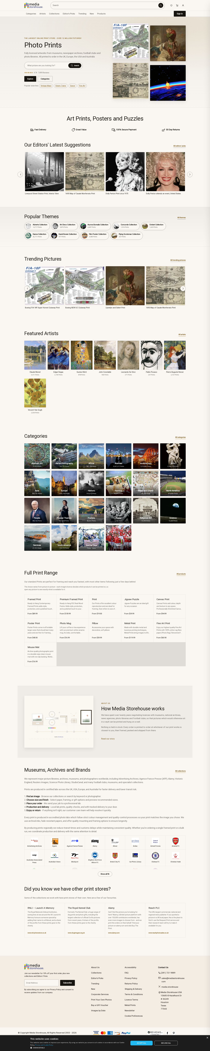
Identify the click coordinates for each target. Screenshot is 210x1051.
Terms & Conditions (134, 994)
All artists (182, 334)
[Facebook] (167, 1034)
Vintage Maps (46, 86)
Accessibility (130, 967)
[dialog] (105, 1043)
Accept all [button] (141, 1043)
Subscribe (67, 983)
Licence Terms (131, 999)
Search (76, 65)
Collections (54, 13)
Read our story (108, 738)
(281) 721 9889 (168, 973)
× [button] (207, 1038)
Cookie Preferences (134, 1016)
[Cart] (177, 5)
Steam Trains (60, 86)
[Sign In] (183, 5)
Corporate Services (100, 994)
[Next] (189, 174)
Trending (82, 13)
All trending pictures (178, 260)
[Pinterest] (174, 1034)
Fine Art (82, 86)
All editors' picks (179, 146)
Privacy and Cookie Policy (44, 1045)
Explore (30, 79)
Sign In (180, 14)
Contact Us (163, 967)
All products (181, 574)
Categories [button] (31, 13)
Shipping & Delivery (133, 989)
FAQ (126, 973)
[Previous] (20, 174)
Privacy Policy (131, 978)
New (92, 13)
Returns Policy (131, 983)
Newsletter (130, 1010)
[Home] (35, 5)
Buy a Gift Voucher (99, 1005)
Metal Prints (130, 1005)
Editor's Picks (69, 13)
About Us (95, 967)
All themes (181, 218)
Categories (45, 79)
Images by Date (98, 1010)
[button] (78, 1047)
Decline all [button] (166, 1043)
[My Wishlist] (171, 5)
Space (72, 86)
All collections (180, 771)
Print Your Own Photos (101, 999)
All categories (180, 437)
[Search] (160, 5)
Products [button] (101, 13)
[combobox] (105, 5)
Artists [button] (42, 13)
